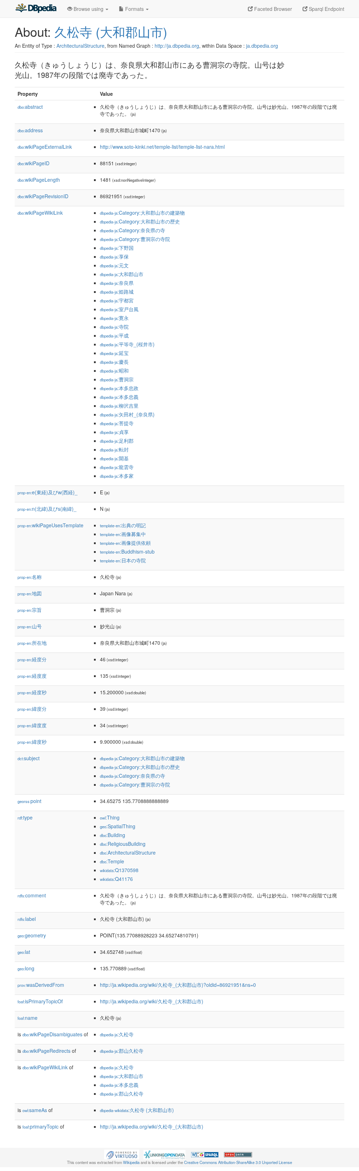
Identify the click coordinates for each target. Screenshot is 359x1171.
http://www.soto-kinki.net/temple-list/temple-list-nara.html (162, 146)
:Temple (112, 861)
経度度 (32, 675)
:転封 (114, 449)
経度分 (32, 659)
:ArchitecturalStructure (128, 852)
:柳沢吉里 (119, 405)
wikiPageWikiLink (40, 212)
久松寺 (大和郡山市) (110, 31)
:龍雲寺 (117, 466)
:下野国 (117, 247)
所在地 (32, 642)
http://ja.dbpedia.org (177, 45)
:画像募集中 (123, 533)
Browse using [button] (88, 8)
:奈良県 (117, 282)
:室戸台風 (119, 309)
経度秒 (32, 692)
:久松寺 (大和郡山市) (137, 1109)
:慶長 (114, 361)
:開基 (114, 458)
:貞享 (114, 431)
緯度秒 (32, 741)
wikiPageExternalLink (45, 146)
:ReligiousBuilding (122, 843)
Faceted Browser (272, 8)
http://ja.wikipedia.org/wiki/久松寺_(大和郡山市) (151, 1001)
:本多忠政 (119, 388)
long (26, 968)
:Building (112, 834)
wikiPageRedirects (46, 1050)
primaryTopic (40, 1126)
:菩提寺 (117, 423)
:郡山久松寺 (121, 1050)
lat (24, 951)
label (27, 918)
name (28, 1017)
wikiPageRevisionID (43, 196)
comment (32, 895)
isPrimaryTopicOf (40, 1001)
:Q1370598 (119, 870)
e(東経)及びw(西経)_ (47, 492)
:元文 (114, 265)
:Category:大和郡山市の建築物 (142, 212)
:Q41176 (116, 878)
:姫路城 (117, 291)
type (25, 817)
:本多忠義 (119, 396)
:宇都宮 (117, 300)
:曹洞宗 (117, 379)
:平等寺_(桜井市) (127, 344)
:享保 (114, 256)
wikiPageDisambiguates (52, 1034)
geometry (32, 935)
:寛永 (114, 317)
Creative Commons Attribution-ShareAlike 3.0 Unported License (238, 1162)
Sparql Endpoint (325, 8)
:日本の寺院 (123, 560)
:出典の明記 (123, 525)
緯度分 (32, 708)
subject (29, 758)
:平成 (114, 335)
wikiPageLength (39, 179)
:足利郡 (117, 440)
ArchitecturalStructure (80, 45)
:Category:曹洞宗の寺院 (135, 238)
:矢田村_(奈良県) (127, 414)
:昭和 (114, 370)
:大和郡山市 (121, 273)
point (29, 800)
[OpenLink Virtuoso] (121, 1154)
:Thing (110, 817)
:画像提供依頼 (125, 542)
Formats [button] (134, 8)
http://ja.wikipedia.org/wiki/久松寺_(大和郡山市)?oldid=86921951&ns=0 (178, 984)
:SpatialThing (117, 826)
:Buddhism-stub (127, 551)
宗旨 (30, 609)
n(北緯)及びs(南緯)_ (47, 508)
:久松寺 (117, 1034)
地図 (30, 593)
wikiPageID (33, 163)
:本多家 (117, 475)
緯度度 (32, 725)
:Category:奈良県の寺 (132, 230)
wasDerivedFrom (41, 984)
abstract (30, 106)
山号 (30, 626)
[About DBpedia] (35, 9)
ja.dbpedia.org (262, 45)
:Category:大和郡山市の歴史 (140, 221)
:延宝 (114, 352)
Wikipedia (131, 1162)
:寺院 (114, 326)
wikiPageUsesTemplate (50, 525)
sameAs (34, 1109)
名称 (30, 576)
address (30, 130)
